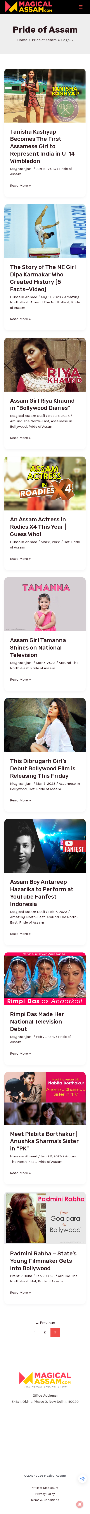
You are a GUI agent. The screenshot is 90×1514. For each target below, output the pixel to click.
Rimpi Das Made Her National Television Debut (37, 1021)
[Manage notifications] (79, 1504)
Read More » (20, 185)
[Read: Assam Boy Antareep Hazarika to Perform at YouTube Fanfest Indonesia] (45, 845)
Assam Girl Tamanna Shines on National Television (38, 647)
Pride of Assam (41, 426)
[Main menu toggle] (81, 7)
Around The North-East (49, 302)
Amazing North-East (27, 917)
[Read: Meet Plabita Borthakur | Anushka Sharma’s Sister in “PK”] (45, 1098)
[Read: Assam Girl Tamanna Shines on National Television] (45, 604)
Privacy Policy (45, 1494)
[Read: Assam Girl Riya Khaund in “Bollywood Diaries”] (45, 364)
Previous (45, 1322)
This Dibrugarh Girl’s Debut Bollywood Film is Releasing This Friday (42, 768)
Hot (66, 542)
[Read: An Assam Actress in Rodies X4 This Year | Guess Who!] (45, 483)
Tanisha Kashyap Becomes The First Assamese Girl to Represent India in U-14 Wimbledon (42, 146)
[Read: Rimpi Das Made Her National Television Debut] (45, 978)
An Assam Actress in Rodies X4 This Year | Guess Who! (38, 527)
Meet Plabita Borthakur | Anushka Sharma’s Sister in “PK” (44, 1141)
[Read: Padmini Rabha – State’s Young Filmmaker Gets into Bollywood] (45, 1217)
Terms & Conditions (45, 1500)
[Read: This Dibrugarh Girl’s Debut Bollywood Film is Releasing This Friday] (45, 725)
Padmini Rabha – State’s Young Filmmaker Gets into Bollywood (43, 1261)
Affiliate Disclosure (45, 1488)
